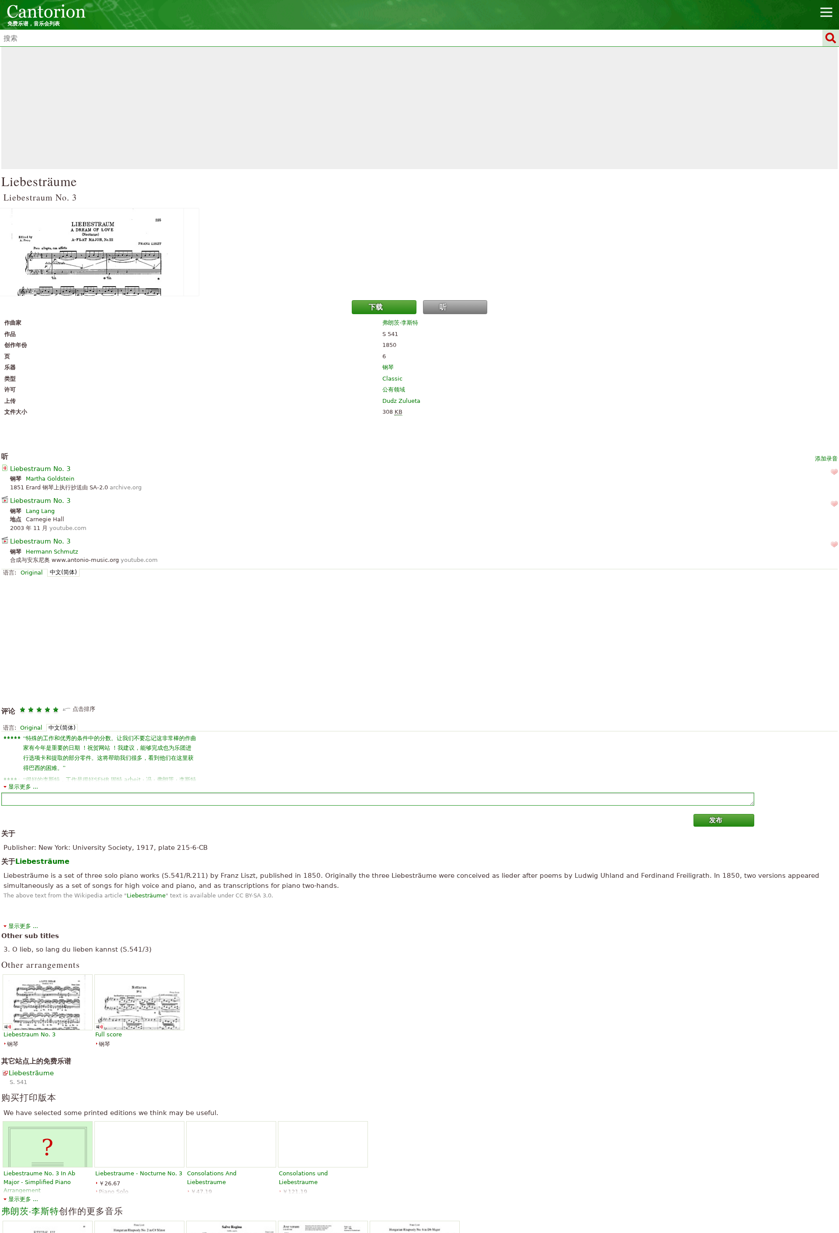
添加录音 (826, 458)
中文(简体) (63, 572)
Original (32, 572)
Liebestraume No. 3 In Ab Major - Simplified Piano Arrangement (39, 1182)
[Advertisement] (419, 108)
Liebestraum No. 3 (40, 469)
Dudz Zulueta (401, 401)
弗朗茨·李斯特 (400, 322)
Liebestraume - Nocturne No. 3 (138, 1173)
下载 (376, 307)
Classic (392, 378)
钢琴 (388, 367)
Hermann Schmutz (52, 551)
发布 (715, 820)
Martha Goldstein (50, 478)
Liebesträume (146, 895)
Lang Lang (40, 511)
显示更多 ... (23, 786)
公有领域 (393, 389)
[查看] (419, 252)
